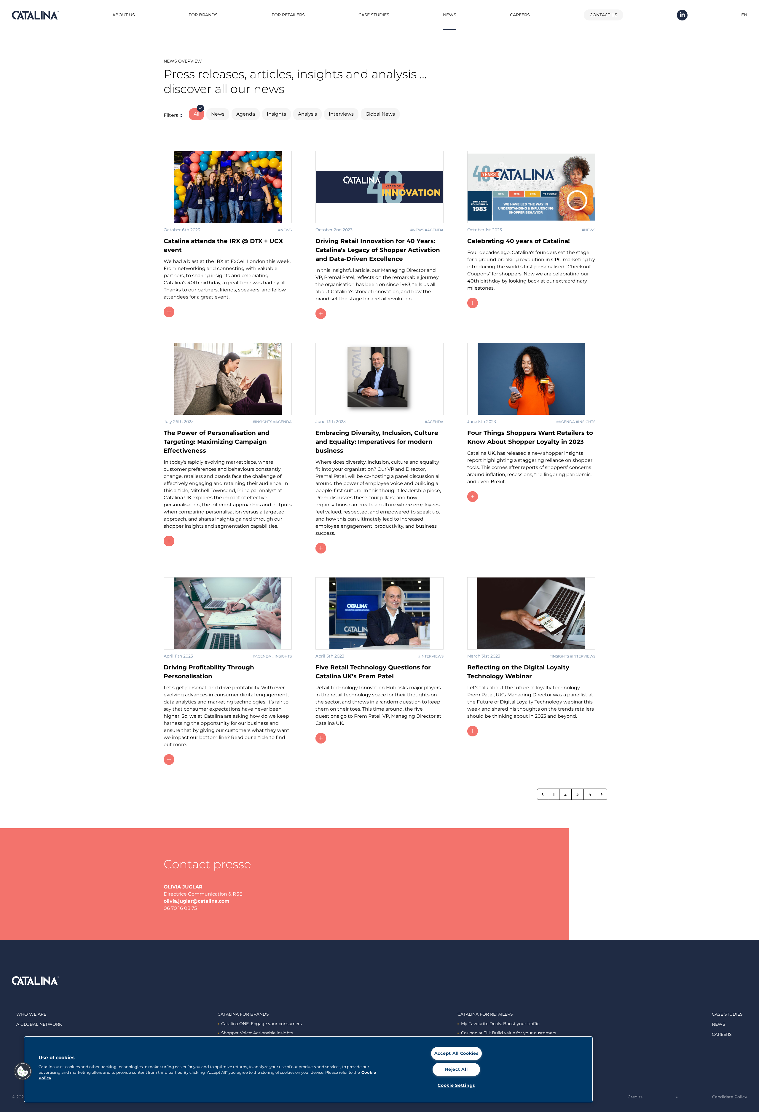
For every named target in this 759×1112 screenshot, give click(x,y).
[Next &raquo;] (601, 794)
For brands (203, 14)
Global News (380, 114)
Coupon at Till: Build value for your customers (508, 1033)
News (449, 14)
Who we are (31, 1014)
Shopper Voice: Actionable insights (257, 1033)
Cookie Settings (456, 1085)
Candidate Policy (729, 1097)
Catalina (35, 15)
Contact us (603, 14)
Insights (276, 114)
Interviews (341, 114)
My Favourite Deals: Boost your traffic (500, 1023)
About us (123, 14)
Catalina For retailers (485, 1014)
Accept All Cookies (456, 1053)
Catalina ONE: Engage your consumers (261, 1023)
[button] (22, 1071)
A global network (39, 1024)
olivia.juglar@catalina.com (196, 901)
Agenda (245, 114)
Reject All (456, 1069)
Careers (520, 14)
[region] (308, 1069)
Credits (635, 1097)
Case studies (373, 14)
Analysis (307, 114)
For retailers (288, 14)
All (196, 114)
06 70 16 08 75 (180, 908)
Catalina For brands (243, 1014)
